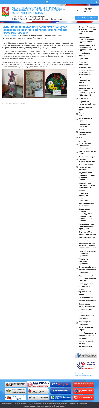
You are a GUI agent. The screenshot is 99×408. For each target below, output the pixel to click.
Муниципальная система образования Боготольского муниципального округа (87, 72)
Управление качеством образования (83, 261)
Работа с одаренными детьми (87, 152)
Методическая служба (84, 114)
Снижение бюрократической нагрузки (86, 341)
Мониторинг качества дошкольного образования (87, 253)
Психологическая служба (85, 120)
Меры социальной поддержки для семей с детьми (87, 278)
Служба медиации (86, 297)
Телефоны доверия (86, 315)
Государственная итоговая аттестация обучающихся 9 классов (87, 186)
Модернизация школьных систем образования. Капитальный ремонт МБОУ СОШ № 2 (87, 90)
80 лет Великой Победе (85, 54)
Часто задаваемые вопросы (86, 328)
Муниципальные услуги (85, 81)
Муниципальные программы (85, 125)
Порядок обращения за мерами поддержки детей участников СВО (87, 30)
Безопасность (84, 273)
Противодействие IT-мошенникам (87, 204)
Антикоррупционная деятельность (86, 285)
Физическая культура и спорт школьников (87, 239)
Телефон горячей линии (85, 311)
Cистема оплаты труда (85, 108)
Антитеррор (83, 318)
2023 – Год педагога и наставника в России (87, 334)
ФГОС (81, 138)
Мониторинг (83, 98)
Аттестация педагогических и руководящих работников (85, 144)
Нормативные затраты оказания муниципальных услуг (87, 159)
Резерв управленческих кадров (85, 291)
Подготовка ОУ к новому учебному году (87, 233)
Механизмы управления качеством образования (83, 196)
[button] (47, 2)
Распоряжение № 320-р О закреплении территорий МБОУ (87, 39)
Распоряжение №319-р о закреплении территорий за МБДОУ (87, 47)
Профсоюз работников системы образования (87, 268)
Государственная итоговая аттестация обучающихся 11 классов (87, 176)
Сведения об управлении (84, 63)
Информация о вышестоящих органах (87, 305)
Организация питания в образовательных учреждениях (87, 226)
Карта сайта (83, 59)
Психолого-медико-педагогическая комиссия (86, 167)
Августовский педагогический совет (87, 103)
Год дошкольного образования (85, 348)
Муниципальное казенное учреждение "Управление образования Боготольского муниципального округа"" (38, 10)
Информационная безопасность (85, 323)
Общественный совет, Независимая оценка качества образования (87, 245)
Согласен (93, 403)
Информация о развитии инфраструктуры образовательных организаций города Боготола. (86, 215)
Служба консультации (87, 301)
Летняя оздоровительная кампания (85, 132)
